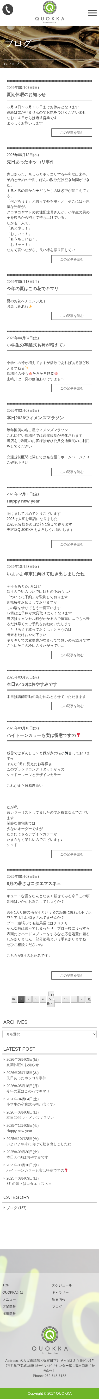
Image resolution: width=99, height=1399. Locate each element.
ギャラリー (60, 1292)
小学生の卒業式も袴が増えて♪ (36, 345)
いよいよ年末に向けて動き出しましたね (46, 573)
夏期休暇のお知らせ (26, 94)
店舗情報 (9, 1306)
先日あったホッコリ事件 (30, 161)
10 (66, 999)
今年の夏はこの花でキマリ (33, 288)
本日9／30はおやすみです (32, 684)
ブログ (11, 1208)
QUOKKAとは (12, 1292)
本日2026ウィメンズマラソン (35, 417)
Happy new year (23, 501)
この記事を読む (72, 132)
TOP (7, 64)
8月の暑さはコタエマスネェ (34, 883)
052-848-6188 (55, 1376)
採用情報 (9, 1313)
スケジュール (62, 1285)
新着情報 (58, 1299)
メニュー (9, 1299)
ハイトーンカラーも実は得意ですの (41, 735)
